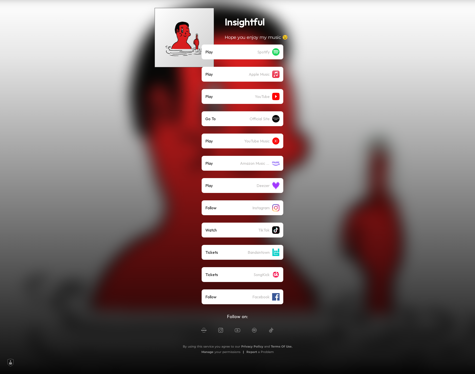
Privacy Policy (252, 346)
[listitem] (242, 52)
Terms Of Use (281, 346)
